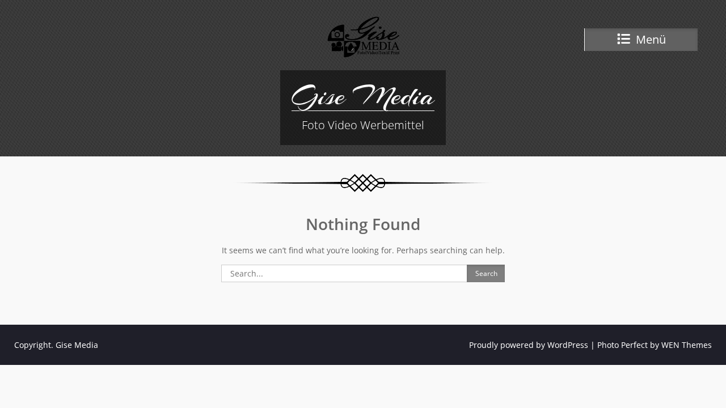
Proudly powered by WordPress (528, 344)
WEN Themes (686, 344)
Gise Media (363, 96)
